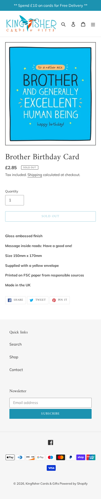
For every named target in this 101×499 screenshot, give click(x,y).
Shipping (34, 174)
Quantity (11, 191)
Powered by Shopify (74, 483)
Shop (13, 357)
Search (15, 344)
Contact (16, 369)
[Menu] (93, 24)
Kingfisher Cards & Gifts (43, 483)
